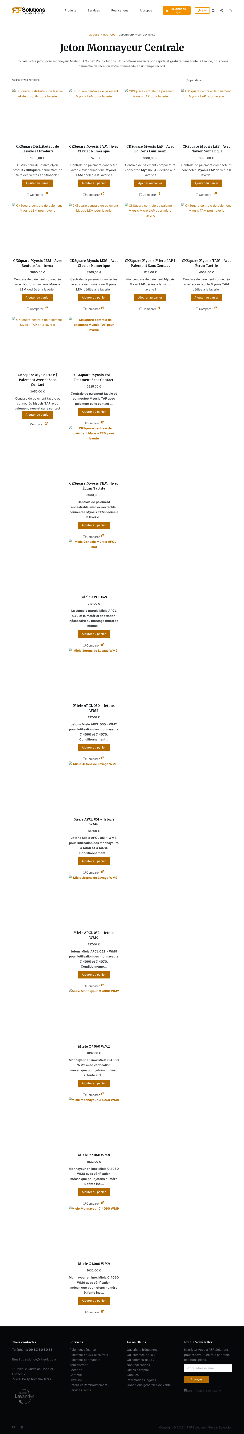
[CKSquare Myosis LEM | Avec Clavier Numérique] (94, 228)
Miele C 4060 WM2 (94, 1046)
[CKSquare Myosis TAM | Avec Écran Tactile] (206, 228)
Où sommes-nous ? (140, 1360)
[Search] (213, 10)
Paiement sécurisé (83, 1349)
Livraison (76, 1380)
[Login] (221, 10)
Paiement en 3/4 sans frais (89, 1355)
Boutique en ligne (178, 10)
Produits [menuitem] (70, 10)
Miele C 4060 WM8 (94, 1155)
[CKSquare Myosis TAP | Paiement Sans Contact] (94, 342)
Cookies (133, 1375)
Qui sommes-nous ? (141, 1355)
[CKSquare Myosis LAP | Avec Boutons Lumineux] (150, 114)
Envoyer (196, 1379)
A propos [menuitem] (146, 10)
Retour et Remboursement (88, 1385)
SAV (204, 10)
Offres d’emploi (138, 1370)
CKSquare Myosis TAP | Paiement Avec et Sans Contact (37, 380)
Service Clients (80, 1390)
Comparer (36, 195)
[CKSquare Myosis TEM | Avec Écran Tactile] (94, 451)
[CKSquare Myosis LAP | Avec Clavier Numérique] (206, 114)
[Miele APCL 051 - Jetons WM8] (94, 787)
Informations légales (141, 1380)
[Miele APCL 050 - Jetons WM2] (94, 673)
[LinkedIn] (21, 1427)
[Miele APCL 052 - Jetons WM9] (94, 900)
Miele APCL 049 (93, 597)
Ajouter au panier (38, 183)
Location (76, 1370)
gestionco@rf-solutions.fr (41, 1359)
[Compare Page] (46, 195)
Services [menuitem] (94, 10)
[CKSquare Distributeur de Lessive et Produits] (37, 114)
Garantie (76, 1375)
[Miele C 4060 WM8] (94, 1122)
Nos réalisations (138, 1365)
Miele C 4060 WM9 (94, 1264)
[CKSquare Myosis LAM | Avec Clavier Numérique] (94, 114)
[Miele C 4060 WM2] (94, 1014)
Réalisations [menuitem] (119, 10)
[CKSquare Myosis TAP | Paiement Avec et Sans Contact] (37, 342)
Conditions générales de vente (149, 1385)
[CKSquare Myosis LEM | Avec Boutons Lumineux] (37, 228)
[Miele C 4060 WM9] (94, 1231)
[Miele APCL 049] (94, 564)
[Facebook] (13, 1427)
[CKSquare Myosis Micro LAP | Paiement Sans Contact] (150, 228)
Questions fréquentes (142, 1349)
